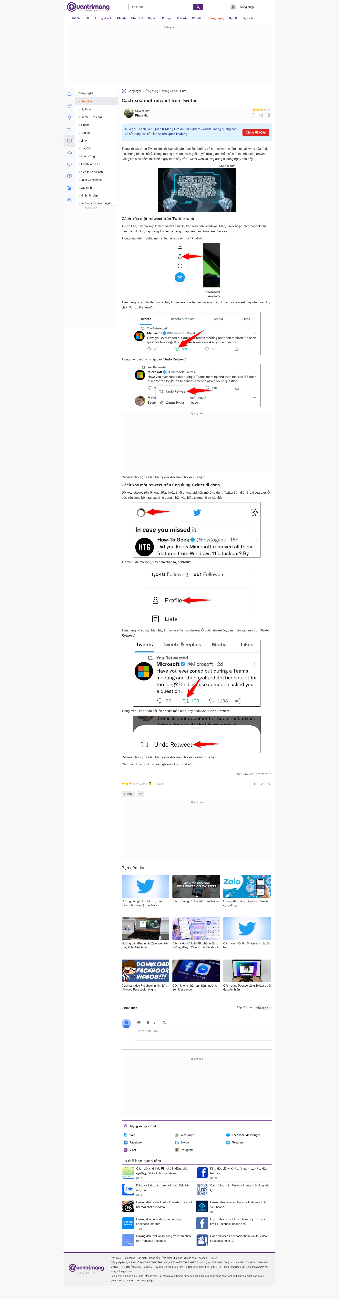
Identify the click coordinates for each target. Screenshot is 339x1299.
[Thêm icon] (138, 1022)
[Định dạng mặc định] (163, 1022)
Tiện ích (247, 18)
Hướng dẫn (154, 1258)
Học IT (233, 18)
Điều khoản (129, 1258)
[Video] (69, 176)
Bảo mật (141, 1258)
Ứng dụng (151, 91)
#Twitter (128, 793)
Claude (122, 18)
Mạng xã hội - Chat (174, 91)
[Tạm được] (258, 110)
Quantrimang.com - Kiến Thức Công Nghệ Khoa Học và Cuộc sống (90, 7)
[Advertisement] (169, 57)
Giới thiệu (116, 1258)
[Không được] (254, 110)
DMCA (213, 1258)
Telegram (238, 1142)
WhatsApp (187, 1135)
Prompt (167, 18)
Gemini (152, 18)
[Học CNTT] (69, 153)
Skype (185, 1142)
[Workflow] (69, 129)
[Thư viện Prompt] (69, 106)
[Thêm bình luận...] (203, 1033)
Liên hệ (178, 1258)
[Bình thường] (261, 110)
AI (87, 18)
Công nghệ (216, 18)
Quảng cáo (190, 1258)
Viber (132, 1150)
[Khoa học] (69, 200)
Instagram (187, 1150)
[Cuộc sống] (69, 188)
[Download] (69, 164)
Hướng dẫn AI (103, 18)
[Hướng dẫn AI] (69, 117)
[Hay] (265, 110)
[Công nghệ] (69, 141)
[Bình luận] (253, 115)
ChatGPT (137, 18)
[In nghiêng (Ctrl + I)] (154, 1022)
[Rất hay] (268, 110)
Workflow (198, 18)
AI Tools (181, 18)
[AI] (69, 94)
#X (140, 793)
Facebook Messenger (246, 1135)
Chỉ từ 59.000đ (256, 132)
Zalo (132, 1135)
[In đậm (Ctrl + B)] (147, 1022)
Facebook (135, 1142)
